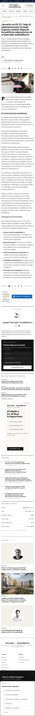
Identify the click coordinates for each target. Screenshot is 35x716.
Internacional (5, 667)
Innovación (4, 665)
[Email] (16, 326)
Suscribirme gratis (17, 367)
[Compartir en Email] (18, 68)
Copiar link (29, 68)
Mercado (11, 11)
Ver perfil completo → (7, 398)
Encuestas (21, 662)
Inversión (18, 11)
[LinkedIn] (19, 326)
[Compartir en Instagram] (21, 68)
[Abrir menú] (3, 6)
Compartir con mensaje (23, 296)
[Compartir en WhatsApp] (15, 68)
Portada (5, 11)
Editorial (3, 670)
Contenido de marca (24, 660)
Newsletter (21, 657)
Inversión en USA (12, 16)
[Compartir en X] (12, 68)
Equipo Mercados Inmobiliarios (14, 60)
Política (25, 11)
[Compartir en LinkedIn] (9, 68)
